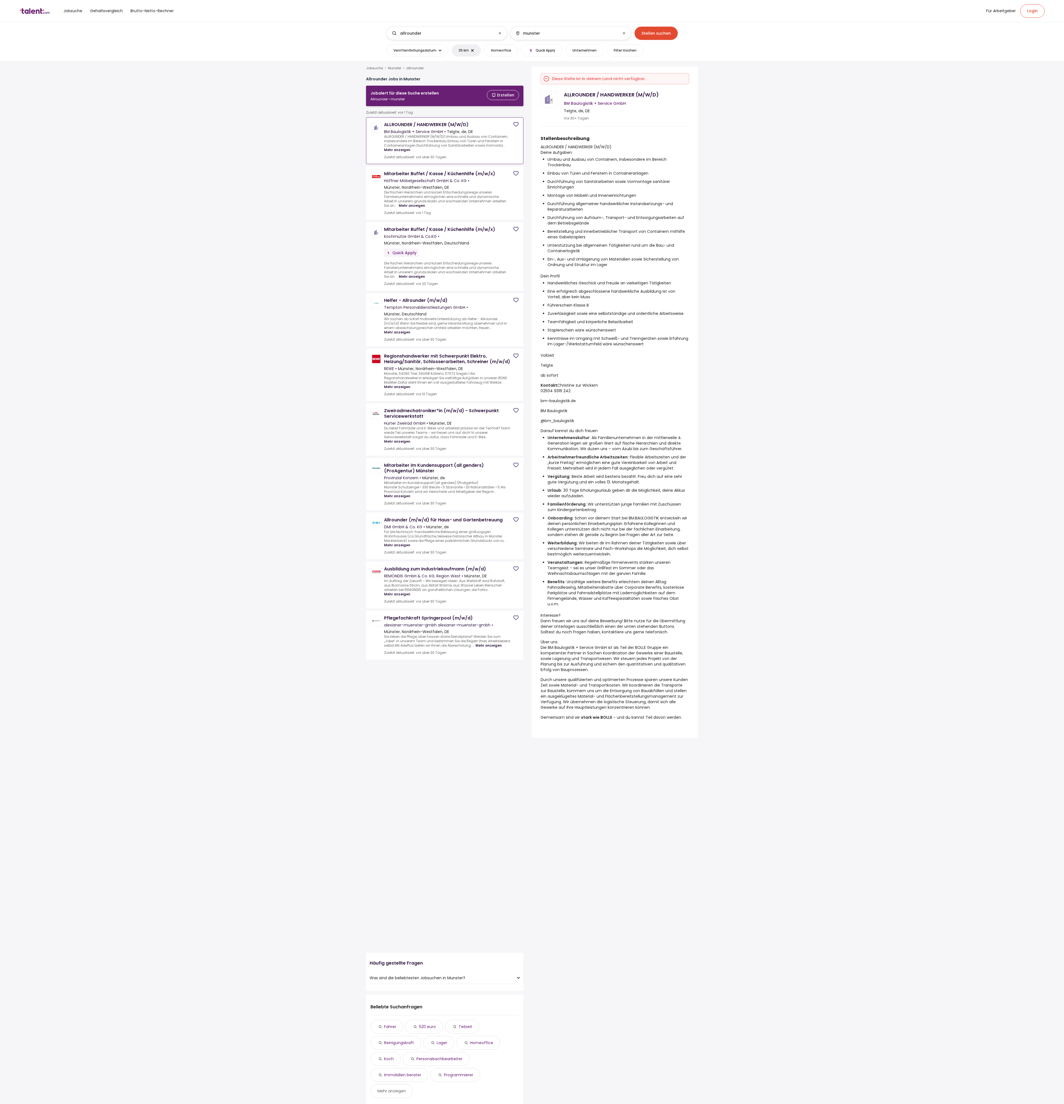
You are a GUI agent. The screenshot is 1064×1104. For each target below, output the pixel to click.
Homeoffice (481, 1043)
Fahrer (390, 1026)
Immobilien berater (402, 1075)
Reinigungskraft (399, 1043)
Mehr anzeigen (397, 149)
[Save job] (516, 124)
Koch (389, 1059)
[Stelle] (442, 33)
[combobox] (446, 33)
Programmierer (458, 1075)
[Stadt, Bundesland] (566, 33)
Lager (442, 1043)
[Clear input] (499, 33)
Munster (394, 68)
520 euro (427, 1026)
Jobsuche (374, 68)
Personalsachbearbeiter (439, 1059)
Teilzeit (465, 1026)
